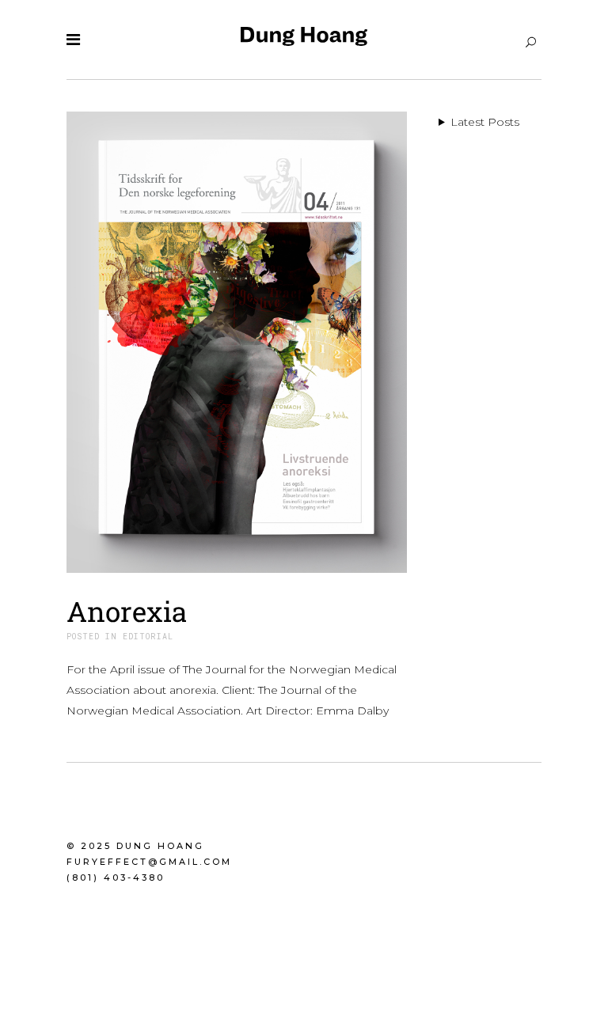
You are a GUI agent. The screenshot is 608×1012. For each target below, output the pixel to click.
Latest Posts (484, 122)
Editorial (148, 636)
